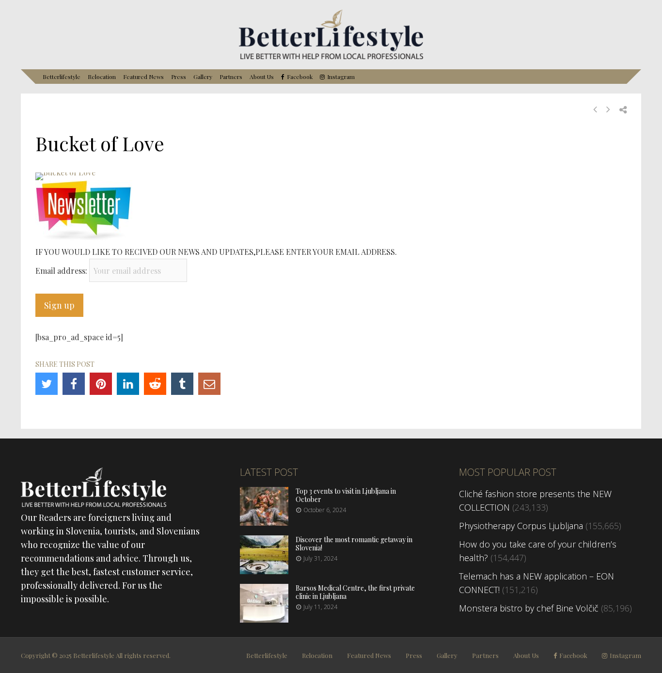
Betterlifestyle (61, 76)
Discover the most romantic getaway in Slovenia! (354, 543)
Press (178, 76)
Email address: (62, 271)
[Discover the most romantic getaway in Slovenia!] (264, 571)
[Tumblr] (182, 384)
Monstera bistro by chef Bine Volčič (529, 608)
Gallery (202, 76)
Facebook (300, 77)
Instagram (341, 77)
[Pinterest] (101, 384)
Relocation (102, 76)
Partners (231, 76)
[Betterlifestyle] (331, 57)
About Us (262, 76)
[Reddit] (155, 384)
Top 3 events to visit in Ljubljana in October (346, 495)
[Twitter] (46, 384)
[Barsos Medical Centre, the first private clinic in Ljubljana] (264, 619)
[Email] (209, 384)
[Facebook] (74, 384)
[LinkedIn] (128, 384)
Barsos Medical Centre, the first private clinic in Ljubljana (355, 592)
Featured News (143, 76)
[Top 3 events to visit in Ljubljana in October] (264, 522)
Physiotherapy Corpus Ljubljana (521, 526)
